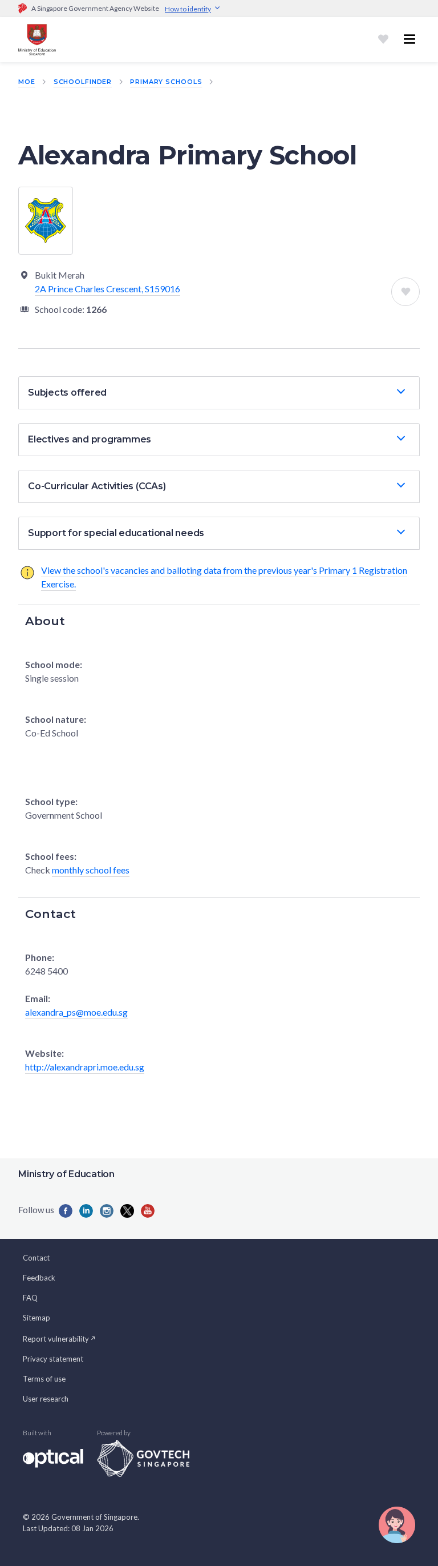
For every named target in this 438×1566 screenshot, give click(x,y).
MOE (26, 82)
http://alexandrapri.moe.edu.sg (84, 1066)
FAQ (30, 1297)
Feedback (39, 1277)
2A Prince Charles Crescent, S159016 (107, 288)
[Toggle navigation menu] (409, 39)
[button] (219, 392)
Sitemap (36, 1317)
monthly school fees (90, 869)
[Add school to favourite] (405, 291)
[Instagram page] (106, 1211)
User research (45, 1398)
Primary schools (166, 82)
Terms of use (44, 1378)
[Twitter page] (127, 1211)
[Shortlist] (383, 39)
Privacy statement (53, 1358)
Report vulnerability (56, 1338)
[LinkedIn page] (86, 1211)
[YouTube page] (148, 1211)
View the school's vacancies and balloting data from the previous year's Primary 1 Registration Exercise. (224, 577)
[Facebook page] (65, 1211)
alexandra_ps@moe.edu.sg (76, 1012)
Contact (36, 1257)
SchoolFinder (83, 82)
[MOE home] (37, 39)
